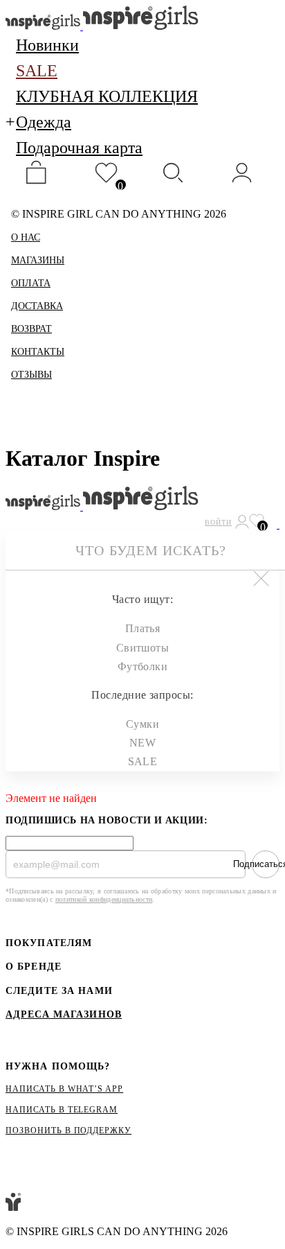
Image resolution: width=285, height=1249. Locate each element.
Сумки (142, 724)
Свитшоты (142, 648)
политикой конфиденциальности (103, 899)
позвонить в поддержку (68, 1130)
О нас (25, 237)
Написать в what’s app (64, 1089)
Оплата (30, 283)
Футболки (143, 666)
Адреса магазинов (64, 1015)
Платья (142, 628)
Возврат (31, 329)
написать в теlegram (62, 1110)
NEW (142, 743)
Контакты (37, 352)
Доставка (37, 306)
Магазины (37, 260)
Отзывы (31, 374)
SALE (143, 761)
